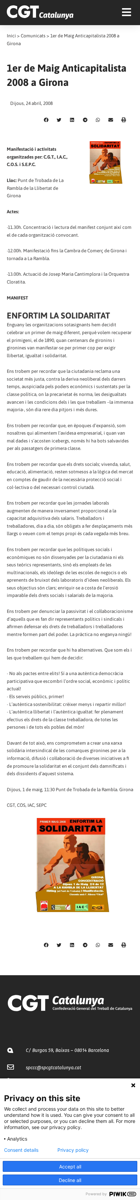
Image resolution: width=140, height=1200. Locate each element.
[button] (46, 120)
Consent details (21, 1150)
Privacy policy (73, 1150)
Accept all (70, 1166)
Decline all (70, 1180)
